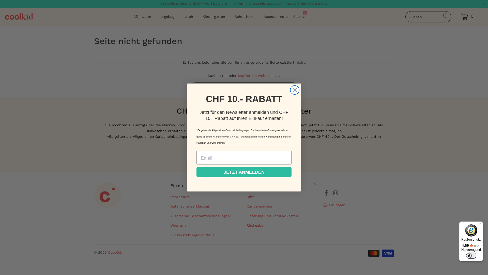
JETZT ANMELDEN (244, 172)
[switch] (471, 256)
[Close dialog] (294, 90)
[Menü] (480, 225)
